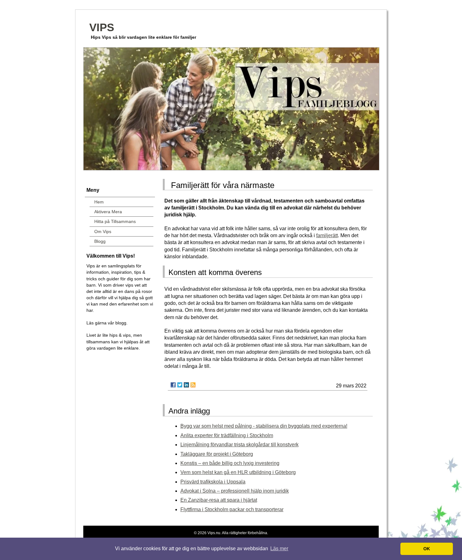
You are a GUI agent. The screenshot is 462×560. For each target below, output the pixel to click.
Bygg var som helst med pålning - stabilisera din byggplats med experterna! (263, 426)
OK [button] (426, 548)
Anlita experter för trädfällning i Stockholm (226, 435)
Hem (99, 201)
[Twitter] (179, 384)
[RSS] (192, 384)
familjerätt (327, 235)
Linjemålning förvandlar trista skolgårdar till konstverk (239, 444)
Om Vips (102, 231)
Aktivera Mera (108, 211)
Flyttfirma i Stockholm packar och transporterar (231, 509)
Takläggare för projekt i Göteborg (216, 454)
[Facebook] (173, 384)
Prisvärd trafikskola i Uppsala (212, 481)
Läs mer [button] (279, 548)
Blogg (100, 241)
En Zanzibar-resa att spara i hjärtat (218, 500)
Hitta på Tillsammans (115, 221)
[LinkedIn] (186, 384)
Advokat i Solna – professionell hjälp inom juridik (234, 491)
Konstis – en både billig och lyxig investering (229, 463)
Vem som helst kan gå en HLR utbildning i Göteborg (238, 472)
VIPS (101, 27)
